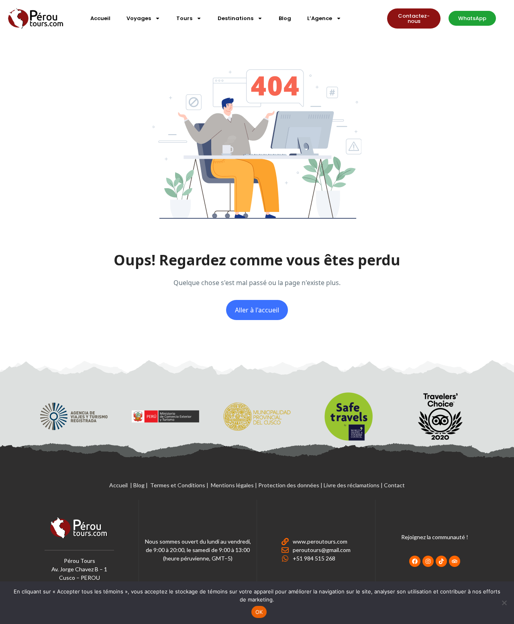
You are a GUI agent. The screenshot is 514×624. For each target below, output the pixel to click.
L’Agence (319, 18)
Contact (394, 485)
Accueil (100, 18)
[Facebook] (414, 561)
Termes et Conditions (177, 485)
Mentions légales (232, 485)
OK (259, 612)
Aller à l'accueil (257, 310)
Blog (285, 18)
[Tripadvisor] (454, 561)
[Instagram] (428, 561)
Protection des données (288, 485)
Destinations (235, 18)
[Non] (504, 603)
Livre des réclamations (351, 485)
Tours (184, 18)
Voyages (138, 18)
